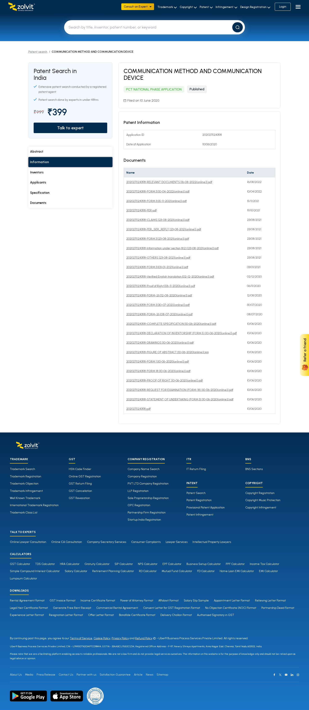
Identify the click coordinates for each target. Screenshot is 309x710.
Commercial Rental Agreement (117, 608)
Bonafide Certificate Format (137, 615)
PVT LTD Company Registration (148, 483)
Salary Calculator (76, 571)
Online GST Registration (85, 476)
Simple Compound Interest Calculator (35, 571)
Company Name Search (144, 469)
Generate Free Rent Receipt (72, 608)
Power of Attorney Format (136, 600)
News (149, 674)
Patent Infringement (199, 514)
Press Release (46, 674)
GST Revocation (79, 498)
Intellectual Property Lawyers (212, 542)
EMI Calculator (268, 571)
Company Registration (142, 476)
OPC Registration (139, 505)
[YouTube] (286, 674)
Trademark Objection (24, 483)
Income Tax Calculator (264, 564)
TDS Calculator (45, 564)
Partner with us (86, 674)
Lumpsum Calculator (23, 578)
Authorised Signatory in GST (215, 615)
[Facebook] (274, 674)
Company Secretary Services (106, 542)
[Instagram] (298, 674)
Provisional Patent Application (205, 507)
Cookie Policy (102, 638)
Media (29, 674)
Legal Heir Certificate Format (29, 608)
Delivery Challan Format (176, 615)
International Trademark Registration (34, 505)
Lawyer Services (177, 542)
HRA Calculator (69, 564)
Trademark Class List (23, 512)
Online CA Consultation (66, 542)
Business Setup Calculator (203, 564)
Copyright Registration (260, 493)
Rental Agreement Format (27, 600)
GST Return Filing (80, 483)
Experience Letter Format (27, 615)
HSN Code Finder (80, 469)
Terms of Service (81, 638)
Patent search (37, 52)
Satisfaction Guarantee (115, 674)
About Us (16, 674)
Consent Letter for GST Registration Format (171, 608)
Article (138, 674)
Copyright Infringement (260, 507)
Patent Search (196, 493)
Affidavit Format (168, 600)
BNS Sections (254, 469)
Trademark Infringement (26, 491)
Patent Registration (199, 500)
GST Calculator (20, 564)
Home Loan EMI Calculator (237, 571)
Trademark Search (22, 469)
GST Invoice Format (62, 600)
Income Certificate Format (98, 600)
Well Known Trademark (25, 498)
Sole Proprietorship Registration (148, 498)
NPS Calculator (147, 564)
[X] (280, 674)
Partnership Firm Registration (147, 512)
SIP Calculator (124, 564)
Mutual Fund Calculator (177, 571)
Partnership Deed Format (277, 608)
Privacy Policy (120, 638)
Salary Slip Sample (196, 600)
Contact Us (66, 674)
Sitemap (162, 674)
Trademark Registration (25, 476)
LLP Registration (138, 491)
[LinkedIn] (292, 674)
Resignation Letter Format (66, 615)
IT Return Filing (196, 469)
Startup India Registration (144, 519)
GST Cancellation (80, 491)
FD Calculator (206, 571)
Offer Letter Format (101, 615)
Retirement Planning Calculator (113, 571)
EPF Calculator (171, 564)
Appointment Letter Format (232, 600)
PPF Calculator (235, 564)
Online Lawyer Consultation (28, 542)
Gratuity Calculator (97, 564)
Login (282, 6)
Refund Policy (143, 638)
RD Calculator (148, 571)
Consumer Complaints (146, 542)
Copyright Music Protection (262, 500)
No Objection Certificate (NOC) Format (230, 608)
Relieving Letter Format (270, 600)
